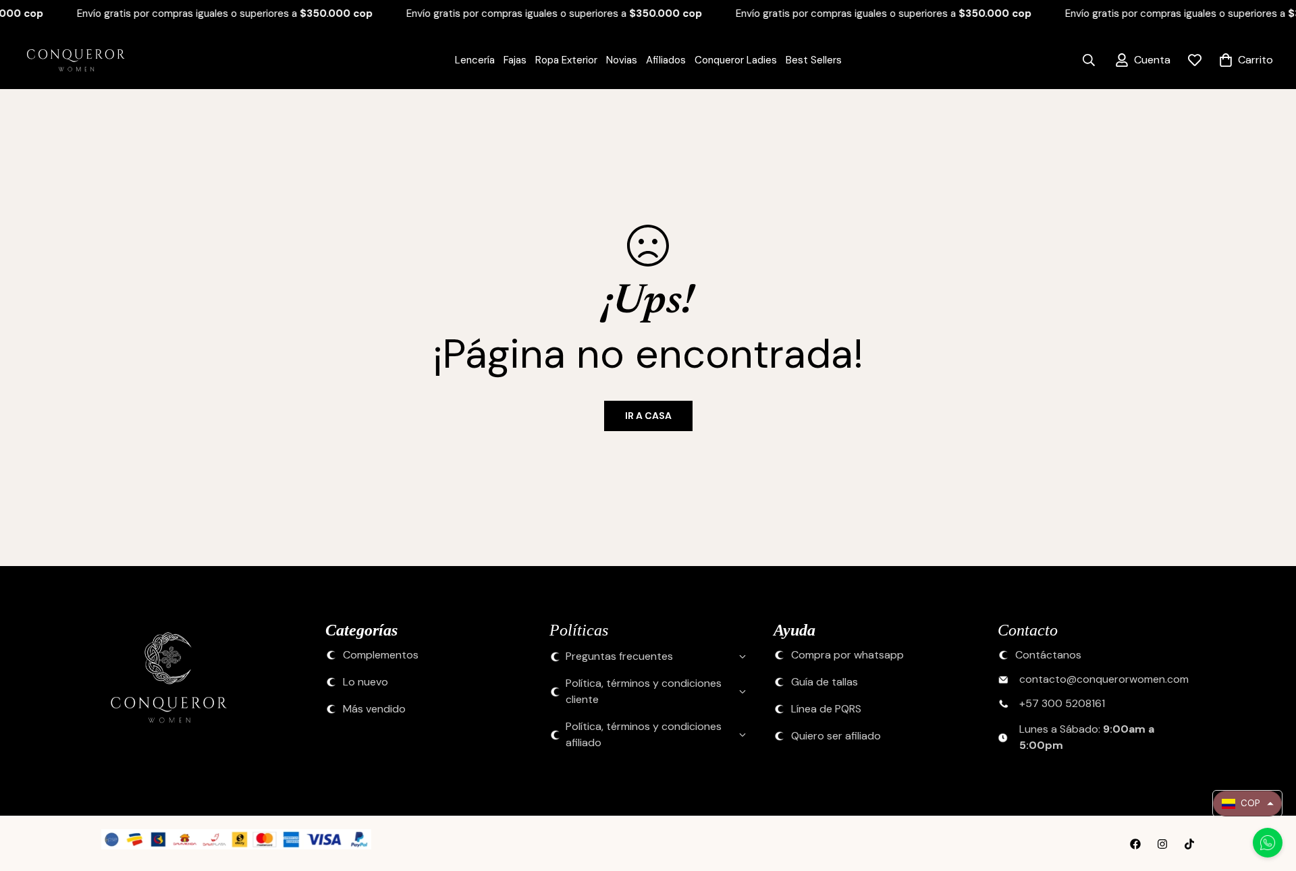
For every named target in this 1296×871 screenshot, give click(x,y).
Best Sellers (814, 60)
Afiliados (666, 60)
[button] (1247, 803)
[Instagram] (1162, 844)
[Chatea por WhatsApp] (1267, 843)
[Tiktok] (1189, 844)
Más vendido (374, 709)
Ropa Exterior (566, 60)
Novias (621, 60)
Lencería (475, 60)
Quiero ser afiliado (836, 736)
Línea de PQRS (826, 709)
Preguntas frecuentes (619, 656)
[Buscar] (1088, 60)
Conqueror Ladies (736, 60)
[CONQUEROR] (67, 60)
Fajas (515, 60)
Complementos (380, 655)
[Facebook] (1135, 844)
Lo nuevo (365, 682)
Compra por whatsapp (847, 655)
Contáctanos (1048, 655)
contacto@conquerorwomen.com (1104, 679)
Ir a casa (648, 416)
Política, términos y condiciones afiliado (644, 734)
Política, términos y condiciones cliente (644, 691)
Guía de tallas (824, 682)
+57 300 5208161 (1062, 703)
